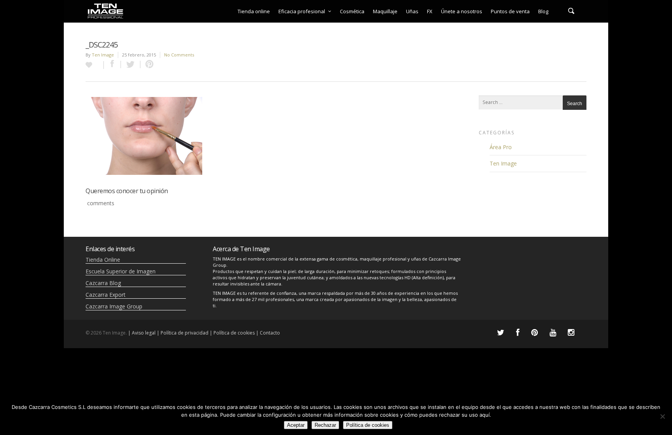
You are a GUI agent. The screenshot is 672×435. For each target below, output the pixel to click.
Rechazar (325, 425)
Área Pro (501, 147)
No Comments (179, 55)
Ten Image (103, 55)
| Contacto (268, 332)
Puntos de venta (510, 11)
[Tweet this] (130, 64)
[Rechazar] (662, 416)
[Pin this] (147, 64)
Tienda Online (103, 259)
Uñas (412, 11)
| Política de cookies (232, 332)
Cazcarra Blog (103, 283)
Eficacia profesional (301, 11)
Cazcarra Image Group (114, 306)
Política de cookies (367, 425)
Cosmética (352, 11)
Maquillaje (385, 11)
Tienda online (254, 11)
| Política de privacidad (182, 332)
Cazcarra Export (106, 294)
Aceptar (295, 425)
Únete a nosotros (461, 11)
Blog (543, 11)
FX (429, 11)
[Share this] (112, 64)
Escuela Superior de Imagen (121, 271)
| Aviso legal (142, 332)
